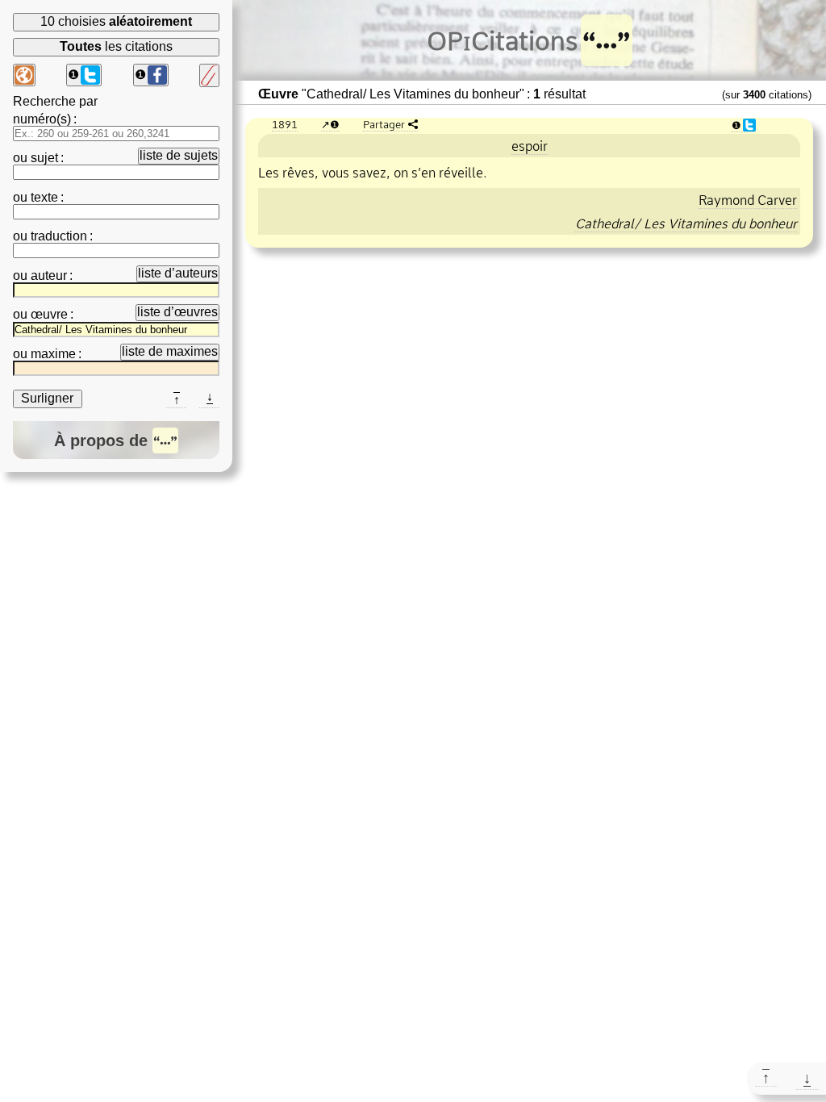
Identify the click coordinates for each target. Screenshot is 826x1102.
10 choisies (116, 21)
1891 (285, 124)
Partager (384, 124)
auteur (49, 275)
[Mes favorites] (209, 75)
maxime (53, 354)
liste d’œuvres (177, 312)
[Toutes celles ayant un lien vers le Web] (24, 75)
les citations (116, 46)
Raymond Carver (748, 200)
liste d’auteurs (178, 273)
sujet (44, 158)
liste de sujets (179, 155)
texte (44, 197)
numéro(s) (42, 119)
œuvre (49, 314)
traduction (59, 236)
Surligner (47, 398)
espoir (529, 146)
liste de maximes (170, 351)
